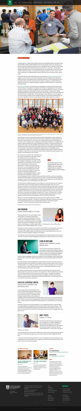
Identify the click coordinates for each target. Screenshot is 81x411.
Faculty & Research (48, 2)
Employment (65, 395)
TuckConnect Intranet (67, 392)
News (55, 2)
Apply (49, 385)
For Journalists (66, 398)
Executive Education (37, 2)
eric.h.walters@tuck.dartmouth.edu (57, 356)
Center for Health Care (29, 391)
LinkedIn (65, 402)
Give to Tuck (65, 386)
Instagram (63, 402)
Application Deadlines (52, 390)
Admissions (50, 387)
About (15, 2)
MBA (19, 2)
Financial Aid (50, 389)
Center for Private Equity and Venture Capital (33, 393)
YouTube (67, 402)
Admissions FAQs (51, 392)
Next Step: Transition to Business (54, 76)
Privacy (54, 408)
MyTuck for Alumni (67, 388)
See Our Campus (51, 398)
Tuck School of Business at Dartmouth (10, 3)
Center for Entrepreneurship (30, 390)
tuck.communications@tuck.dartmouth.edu (58, 352)
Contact (49, 395)
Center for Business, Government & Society (33, 385)
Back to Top (40, 406)
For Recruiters (66, 396)
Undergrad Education (26, 2)
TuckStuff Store (66, 390)
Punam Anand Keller (24, 86)
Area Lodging (50, 400)
